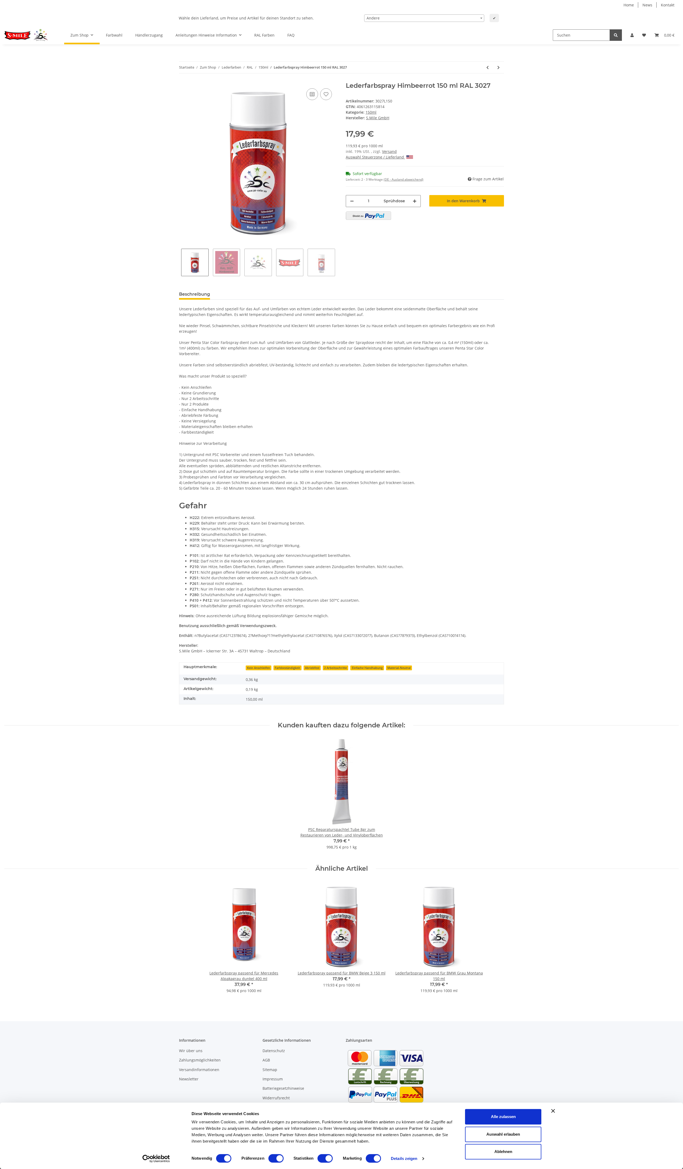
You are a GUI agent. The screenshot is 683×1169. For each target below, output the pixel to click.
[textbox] (424, 18)
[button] (632, 35)
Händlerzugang (149, 35)
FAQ (291, 35)
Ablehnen (503, 1151)
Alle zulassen (503, 1116)
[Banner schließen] (553, 1111)
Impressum (273, 1078)
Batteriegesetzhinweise (283, 1088)
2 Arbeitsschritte (335, 668)
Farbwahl (114, 35)
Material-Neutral (399, 668)
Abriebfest (312, 668)
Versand (389, 151)
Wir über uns (190, 1050)
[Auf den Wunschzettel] (326, 94)
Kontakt (667, 4)
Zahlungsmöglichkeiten (200, 1060)
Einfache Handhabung (367, 668)
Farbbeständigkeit (287, 668)
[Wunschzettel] (644, 35)
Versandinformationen (199, 1069)
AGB (266, 1060)
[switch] (276, 1158)
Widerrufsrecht (276, 1097)
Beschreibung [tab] (194, 294)
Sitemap (270, 1069)
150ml (371, 112)
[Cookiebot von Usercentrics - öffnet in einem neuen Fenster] (156, 1159)
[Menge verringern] (352, 201)
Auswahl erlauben (503, 1134)
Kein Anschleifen (258, 668)
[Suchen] (616, 35)
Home (629, 4)
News (647, 4)
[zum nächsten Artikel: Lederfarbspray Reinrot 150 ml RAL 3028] (498, 67)
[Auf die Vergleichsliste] (312, 94)
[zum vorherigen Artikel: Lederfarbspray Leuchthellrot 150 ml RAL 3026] (487, 67)
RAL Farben (264, 35)
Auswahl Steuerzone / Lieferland (375, 157)
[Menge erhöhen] (414, 201)
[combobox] (424, 18)
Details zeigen (404, 1158)
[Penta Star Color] (27, 35)
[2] (368, 215)
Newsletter (188, 1078)
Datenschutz (274, 1050)
